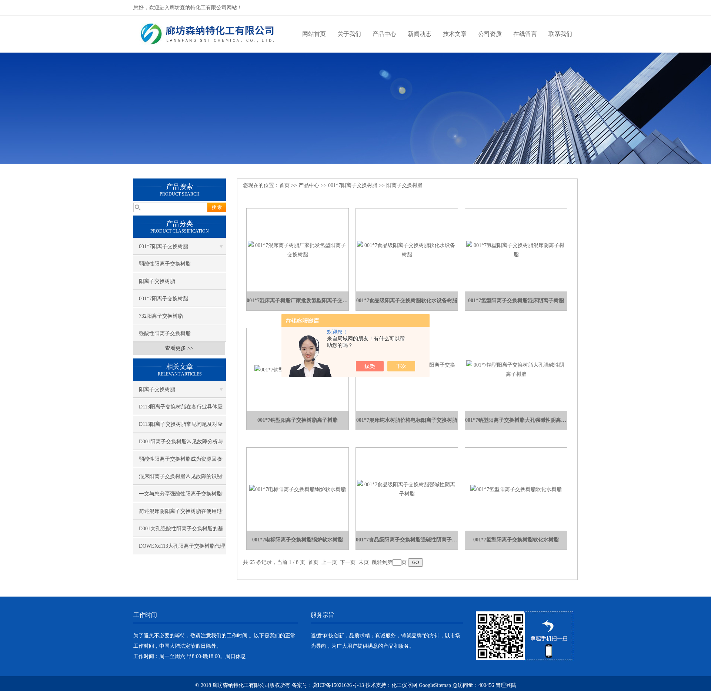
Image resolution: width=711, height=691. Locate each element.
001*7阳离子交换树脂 (163, 246)
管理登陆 (505, 685)
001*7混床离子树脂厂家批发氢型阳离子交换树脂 (297, 300)
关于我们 (349, 34)
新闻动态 (419, 34)
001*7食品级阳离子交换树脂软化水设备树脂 (406, 300)
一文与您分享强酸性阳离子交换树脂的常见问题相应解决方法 (180, 496)
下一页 (348, 562)
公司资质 (490, 34)
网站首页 (314, 34)
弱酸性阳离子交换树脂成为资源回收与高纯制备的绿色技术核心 (180, 461)
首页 (284, 185)
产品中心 (384, 34)
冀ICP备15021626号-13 (338, 685)
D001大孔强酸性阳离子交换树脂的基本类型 (181, 531)
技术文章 (455, 34)
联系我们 (560, 34)
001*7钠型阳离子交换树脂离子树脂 (297, 420)
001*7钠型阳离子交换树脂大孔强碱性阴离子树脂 (516, 420)
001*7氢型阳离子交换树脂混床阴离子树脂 (516, 300)
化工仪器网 (404, 685)
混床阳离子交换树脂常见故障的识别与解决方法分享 (180, 479)
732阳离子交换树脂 (161, 316)
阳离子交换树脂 (157, 281)
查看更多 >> (179, 348)
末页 (363, 562)
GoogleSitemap (435, 685)
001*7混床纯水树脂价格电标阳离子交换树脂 (406, 420)
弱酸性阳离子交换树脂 (165, 264)
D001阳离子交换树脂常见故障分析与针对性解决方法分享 (181, 444)
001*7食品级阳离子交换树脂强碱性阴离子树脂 (407, 540)
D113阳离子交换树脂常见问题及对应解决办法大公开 (181, 427)
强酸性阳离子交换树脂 (165, 333)
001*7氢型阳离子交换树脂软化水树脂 (516, 540)
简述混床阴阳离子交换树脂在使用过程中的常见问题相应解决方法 (180, 514)
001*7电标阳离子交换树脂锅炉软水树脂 (297, 540)
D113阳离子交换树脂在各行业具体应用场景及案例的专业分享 (181, 409)
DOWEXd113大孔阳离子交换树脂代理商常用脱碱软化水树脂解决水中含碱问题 (182, 548)
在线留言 (525, 34)
